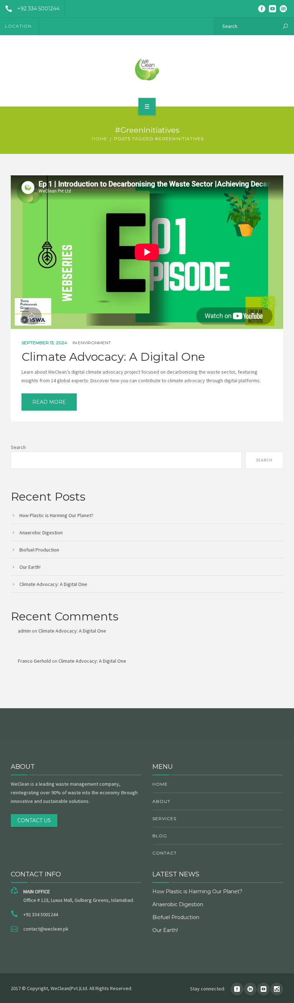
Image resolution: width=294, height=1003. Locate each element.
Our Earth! (30, 567)
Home (99, 138)
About (161, 801)
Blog (159, 835)
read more (49, 402)
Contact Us (34, 820)
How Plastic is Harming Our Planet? (56, 515)
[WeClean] (147, 69)
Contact (164, 853)
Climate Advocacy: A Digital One (113, 356)
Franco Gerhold (34, 661)
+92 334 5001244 (38, 8)
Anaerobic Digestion (41, 532)
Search (18, 447)
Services (164, 818)
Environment (94, 342)
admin (24, 631)
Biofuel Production (39, 550)
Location (18, 26)
